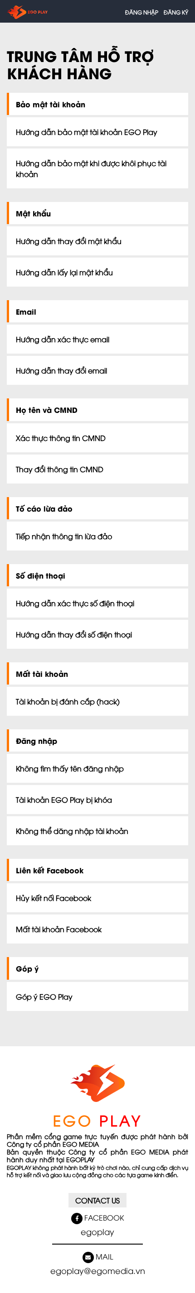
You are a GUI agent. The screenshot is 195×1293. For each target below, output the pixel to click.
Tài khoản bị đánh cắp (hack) (68, 701)
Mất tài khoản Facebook (59, 929)
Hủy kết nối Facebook (53, 898)
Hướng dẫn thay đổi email (61, 370)
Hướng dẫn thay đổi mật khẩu (69, 241)
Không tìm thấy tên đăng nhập (70, 768)
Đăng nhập (141, 12)
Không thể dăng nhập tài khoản (72, 831)
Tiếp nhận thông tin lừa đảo (64, 536)
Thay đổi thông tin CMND (59, 469)
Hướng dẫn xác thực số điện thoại (75, 603)
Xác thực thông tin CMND (61, 438)
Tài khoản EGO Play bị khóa (64, 800)
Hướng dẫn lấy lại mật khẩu (64, 272)
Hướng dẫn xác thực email (62, 339)
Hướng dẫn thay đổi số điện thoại (74, 634)
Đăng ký (176, 12)
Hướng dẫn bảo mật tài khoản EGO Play (86, 132)
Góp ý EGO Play (44, 996)
